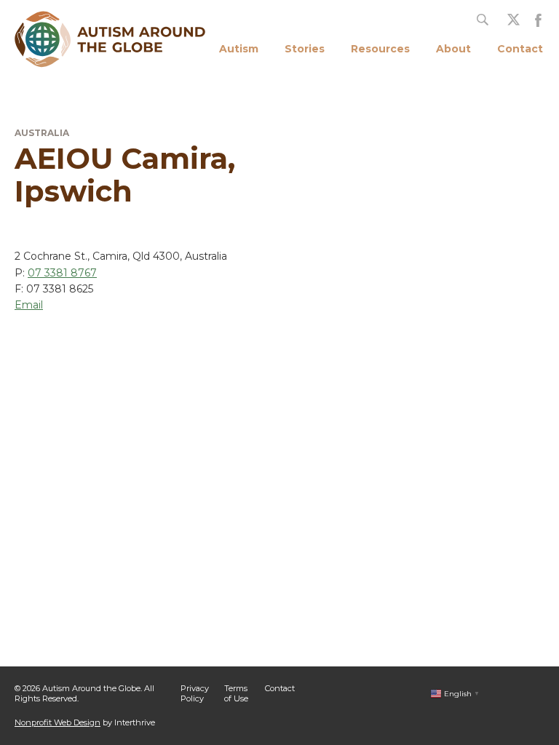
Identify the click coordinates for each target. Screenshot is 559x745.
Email (29, 304)
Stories (305, 48)
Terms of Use (236, 693)
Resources (380, 48)
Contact (520, 48)
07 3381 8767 (62, 272)
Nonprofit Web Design (57, 722)
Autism (238, 48)
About (453, 48)
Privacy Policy (195, 693)
